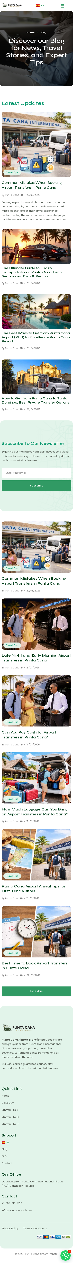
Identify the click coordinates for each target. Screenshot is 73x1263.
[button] (65, 1255)
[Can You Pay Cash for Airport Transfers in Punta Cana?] (36, 700)
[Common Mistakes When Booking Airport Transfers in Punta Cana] (36, 144)
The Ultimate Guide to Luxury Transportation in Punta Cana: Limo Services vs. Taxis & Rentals (32, 272)
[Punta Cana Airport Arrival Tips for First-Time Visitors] (36, 854)
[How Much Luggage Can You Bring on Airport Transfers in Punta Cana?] (36, 777)
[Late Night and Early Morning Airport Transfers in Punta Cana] (36, 624)
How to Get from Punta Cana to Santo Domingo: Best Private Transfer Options (35, 400)
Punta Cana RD (14, 195)
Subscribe (36, 485)
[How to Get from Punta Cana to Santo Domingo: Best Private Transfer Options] (36, 376)
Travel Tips (12, 172)
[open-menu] (62, 5)
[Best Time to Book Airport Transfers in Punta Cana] (36, 931)
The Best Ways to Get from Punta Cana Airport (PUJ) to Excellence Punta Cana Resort (36, 337)
